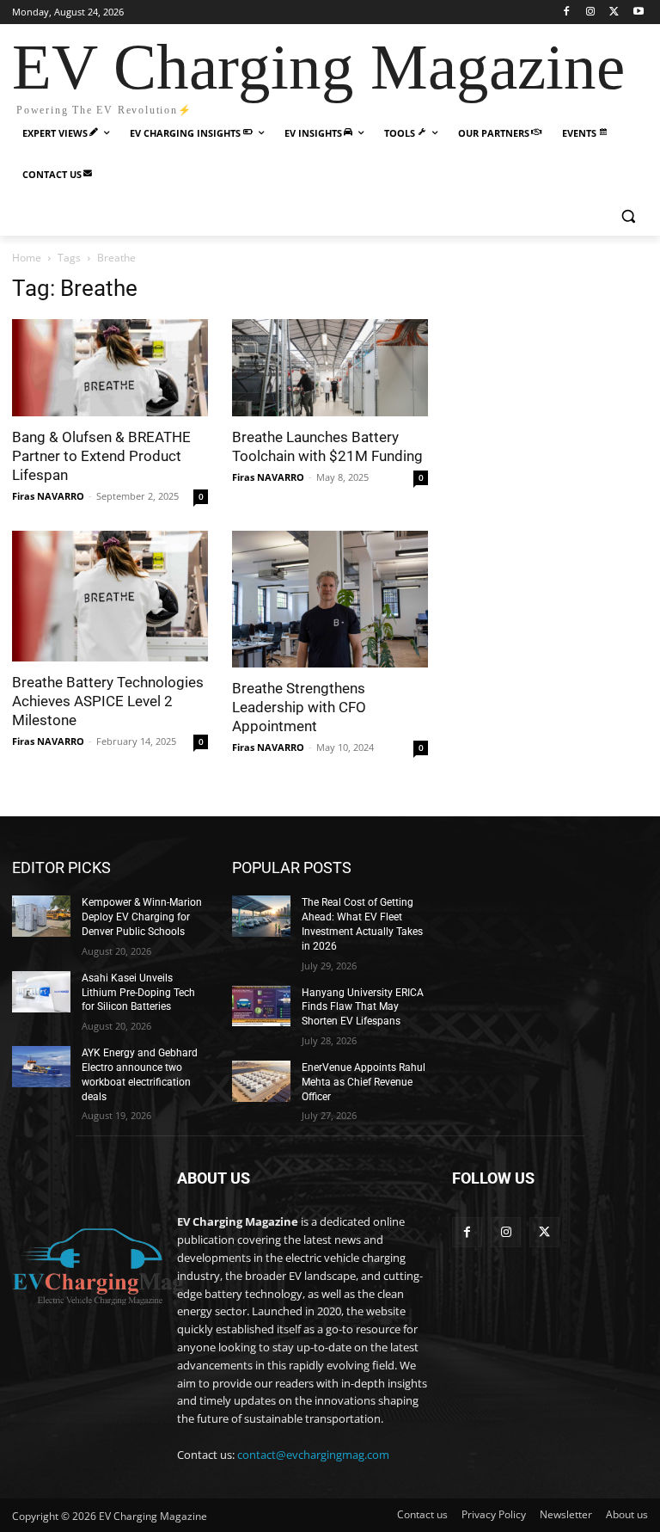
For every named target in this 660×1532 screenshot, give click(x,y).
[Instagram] (591, 12)
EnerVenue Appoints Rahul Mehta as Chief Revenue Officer (363, 1082)
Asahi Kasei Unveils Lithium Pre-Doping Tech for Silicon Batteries (138, 992)
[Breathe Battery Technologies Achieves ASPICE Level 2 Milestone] (110, 596)
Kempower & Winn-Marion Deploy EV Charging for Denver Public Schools (142, 917)
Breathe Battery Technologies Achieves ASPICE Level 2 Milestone (108, 701)
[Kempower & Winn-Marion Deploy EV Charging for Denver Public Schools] (41, 916)
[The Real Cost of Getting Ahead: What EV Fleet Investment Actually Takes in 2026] (261, 916)
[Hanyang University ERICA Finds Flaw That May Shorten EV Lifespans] (261, 1006)
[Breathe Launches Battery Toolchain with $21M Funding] (330, 367)
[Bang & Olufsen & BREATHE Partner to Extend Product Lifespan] (110, 367)
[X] (614, 12)
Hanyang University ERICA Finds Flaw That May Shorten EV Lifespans (363, 1007)
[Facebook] (567, 12)
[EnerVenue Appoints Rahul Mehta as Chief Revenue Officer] (261, 1081)
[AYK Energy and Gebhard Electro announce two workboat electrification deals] (41, 1066)
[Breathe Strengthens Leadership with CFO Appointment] (330, 599)
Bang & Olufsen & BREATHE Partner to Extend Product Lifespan (101, 455)
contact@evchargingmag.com (313, 1454)
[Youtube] (638, 12)
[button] (628, 216)
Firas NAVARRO (48, 495)
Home (26, 257)
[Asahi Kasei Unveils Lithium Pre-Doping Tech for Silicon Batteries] (41, 991)
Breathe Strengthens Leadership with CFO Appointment (299, 707)
